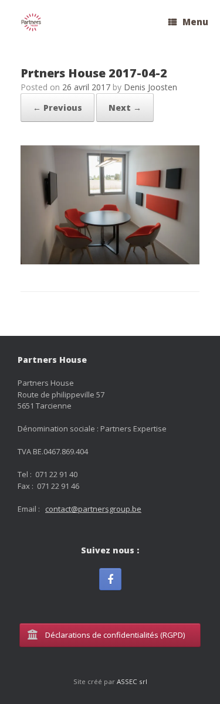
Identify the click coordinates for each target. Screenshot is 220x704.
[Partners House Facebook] (110, 579)
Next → (125, 107)
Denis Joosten (150, 87)
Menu (195, 22)
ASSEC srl (132, 681)
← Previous (57, 107)
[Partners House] (31, 22)
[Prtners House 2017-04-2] (110, 261)
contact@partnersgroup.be (93, 509)
